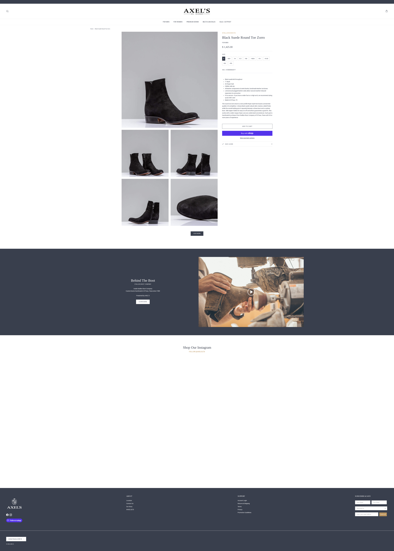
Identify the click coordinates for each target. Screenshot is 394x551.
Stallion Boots (229, 33)
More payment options (247, 138)
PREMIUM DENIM (193, 22)
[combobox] (370, 508)
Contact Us (129, 503)
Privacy (240, 509)
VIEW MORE (197, 233)
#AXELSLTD (130, 509)
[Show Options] (385, 508)
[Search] (7, 11)
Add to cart (247, 126)
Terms (240, 506)
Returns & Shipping (244, 503)
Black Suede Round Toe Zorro (102, 29)
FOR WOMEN (178, 22)
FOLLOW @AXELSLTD (197, 351)
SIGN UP (383, 514)
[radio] (223, 59)
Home (91, 29)
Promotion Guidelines (244, 512)
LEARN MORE (143, 301)
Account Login (242, 500)
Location (129, 500)
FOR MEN (166, 22)
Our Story (129, 506)
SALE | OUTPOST (225, 22)
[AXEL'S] (197, 11)
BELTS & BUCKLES (209, 22)
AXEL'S (12, 544)
